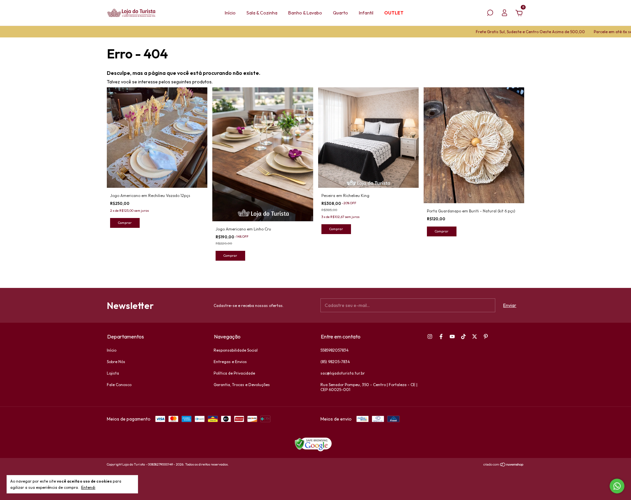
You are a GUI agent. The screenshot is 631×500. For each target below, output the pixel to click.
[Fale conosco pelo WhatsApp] (617, 486)
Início (230, 13)
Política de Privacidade (234, 373)
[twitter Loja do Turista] (474, 336)
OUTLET (394, 13)
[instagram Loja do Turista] (429, 336)
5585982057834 (334, 350)
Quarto (340, 13)
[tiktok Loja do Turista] (463, 336)
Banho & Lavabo (305, 13)
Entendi (88, 487)
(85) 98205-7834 (335, 361)
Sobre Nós (116, 361)
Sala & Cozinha (261, 13)
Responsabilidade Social (236, 350)
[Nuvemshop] (503, 465)
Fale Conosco (119, 384)
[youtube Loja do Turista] (452, 336)
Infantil (366, 13)
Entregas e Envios (230, 361)
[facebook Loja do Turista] (441, 336)
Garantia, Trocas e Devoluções (242, 384)
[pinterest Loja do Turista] (485, 336)
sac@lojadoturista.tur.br (342, 373)
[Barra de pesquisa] (490, 14)
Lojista (113, 373)
